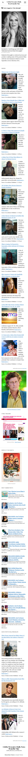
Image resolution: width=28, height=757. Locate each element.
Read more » (5, 95)
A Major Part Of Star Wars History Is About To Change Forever (12, 158)
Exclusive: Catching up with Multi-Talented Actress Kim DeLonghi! (13, 50)
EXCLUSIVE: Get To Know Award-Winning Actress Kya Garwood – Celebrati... (16, 619)
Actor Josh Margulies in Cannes (14, 409)
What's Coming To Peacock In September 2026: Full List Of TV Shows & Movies (13, 246)
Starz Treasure (18, 442)
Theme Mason (24, 368)
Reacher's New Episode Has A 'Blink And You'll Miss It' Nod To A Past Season (13, 101)
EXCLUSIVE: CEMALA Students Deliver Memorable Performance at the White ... (17, 594)
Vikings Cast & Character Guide (10, 72)
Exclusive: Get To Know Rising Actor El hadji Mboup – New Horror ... (17, 607)
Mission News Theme (9, 754)
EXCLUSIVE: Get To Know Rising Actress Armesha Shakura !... (16, 518)
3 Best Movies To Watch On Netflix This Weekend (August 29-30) (13, 216)
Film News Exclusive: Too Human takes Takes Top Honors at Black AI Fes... (16, 532)
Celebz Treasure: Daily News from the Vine (14, 748)
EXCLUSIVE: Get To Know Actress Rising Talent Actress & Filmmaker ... (17, 582)
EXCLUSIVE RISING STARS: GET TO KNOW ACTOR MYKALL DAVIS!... (16, 558)
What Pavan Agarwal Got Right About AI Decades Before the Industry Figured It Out (13, 637)
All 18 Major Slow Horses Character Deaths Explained (12, 186)
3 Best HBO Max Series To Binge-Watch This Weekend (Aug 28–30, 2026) (13, 305)
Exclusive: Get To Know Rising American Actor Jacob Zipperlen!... (16, 505)
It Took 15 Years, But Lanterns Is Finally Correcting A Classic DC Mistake (13, 131)
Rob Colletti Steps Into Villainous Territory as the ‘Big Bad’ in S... (16, 570)
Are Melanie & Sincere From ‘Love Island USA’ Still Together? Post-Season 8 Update (13, 711)
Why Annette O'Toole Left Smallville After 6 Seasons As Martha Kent (12, 275)
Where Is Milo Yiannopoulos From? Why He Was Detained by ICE (13, 680)
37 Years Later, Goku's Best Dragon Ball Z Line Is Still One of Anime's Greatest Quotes (13, 336)
